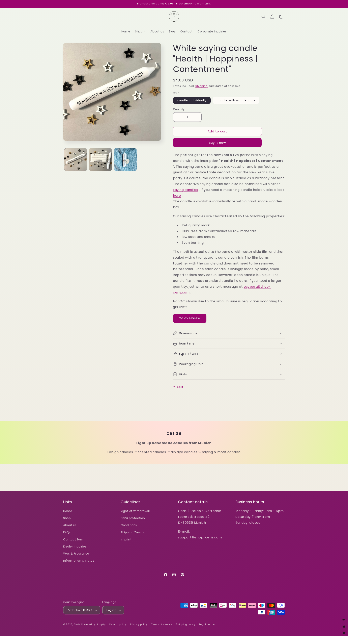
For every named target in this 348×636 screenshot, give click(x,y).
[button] (140, 31)
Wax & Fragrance (76, 554)
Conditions (129, 525)
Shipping (201, 86)
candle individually (192, 100)
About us (70, 525)
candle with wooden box (236, 100)
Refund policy (117, 624)
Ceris (77, 624)
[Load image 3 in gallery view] (125, 159)
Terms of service (161, 624)
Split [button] (180, 387)
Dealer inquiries (75, 546)
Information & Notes (78, 561)
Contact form (73, 539)
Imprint (126, 539)
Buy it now (217, 143)
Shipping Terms (132, 532)
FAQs (67, 532)
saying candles (185, 189)
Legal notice (207, 624)
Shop (67, 518)
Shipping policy (185, 624)
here (177, 195)
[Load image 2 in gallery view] (100, 159)
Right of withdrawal (135, 511)
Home (67, 511)
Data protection (133, 518)
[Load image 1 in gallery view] (75, 159)
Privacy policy (139, 624)
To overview (189, 318)
